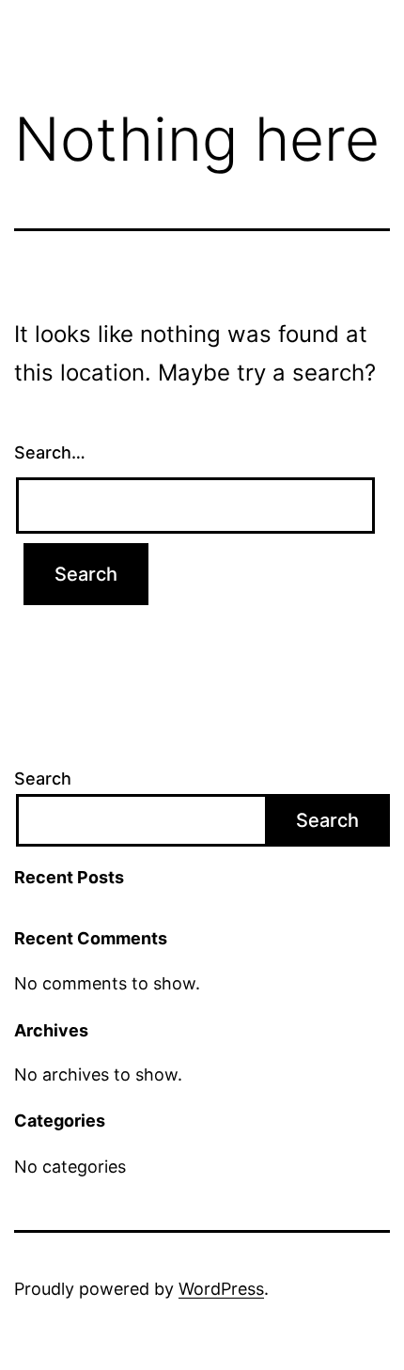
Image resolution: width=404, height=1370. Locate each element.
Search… (49, 452)
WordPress (221, 1289)
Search (42, 778)
